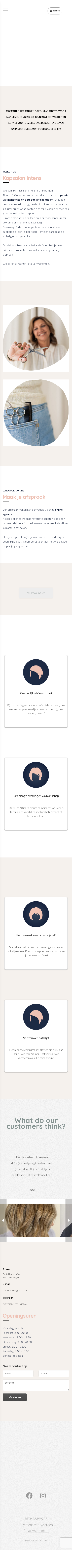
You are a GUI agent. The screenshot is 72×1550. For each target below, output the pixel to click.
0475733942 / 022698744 (14, 1304)
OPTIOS (42, 1540)
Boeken (56, 11)
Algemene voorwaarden (36, 1525)
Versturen (15, 1397)
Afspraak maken (36, 592)
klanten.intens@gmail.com (15, 1290)
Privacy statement (36, 1531)
